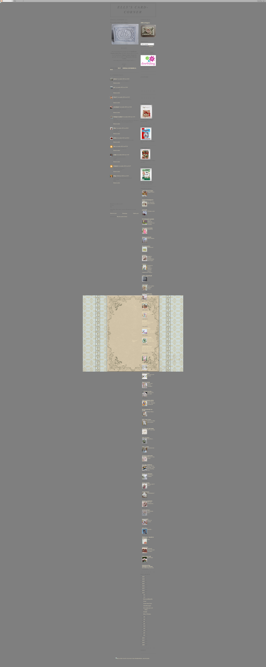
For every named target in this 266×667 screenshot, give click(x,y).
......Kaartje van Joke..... (147, 391)
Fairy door (149, 304)
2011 (143, 640)
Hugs (148, 539)
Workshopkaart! (150, 493)
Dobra (115, 138)
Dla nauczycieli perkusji (150, 375)
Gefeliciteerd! (150, 247)
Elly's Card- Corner (133, 9)
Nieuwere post (113, 213)
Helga (114, 176)
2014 (143, 590)
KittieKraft (144, 321)
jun (144, 623)
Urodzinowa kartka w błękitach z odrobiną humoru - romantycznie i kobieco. (147, 269)
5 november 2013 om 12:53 (123, 97)
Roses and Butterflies (148, 599)
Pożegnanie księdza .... (149, 366)
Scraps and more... (146, 510)
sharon (115, 79)
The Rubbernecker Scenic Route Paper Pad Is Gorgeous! (147, 323)
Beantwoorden (116, 83)
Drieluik (145, 611)
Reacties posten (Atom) (122, 216)
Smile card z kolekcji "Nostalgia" (150, 385)
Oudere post (136, 213)
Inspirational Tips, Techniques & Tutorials (147, 566)
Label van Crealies (149, 521)
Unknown (115, 166)
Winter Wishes (150, 411)
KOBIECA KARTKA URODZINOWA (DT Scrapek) (150, 258)
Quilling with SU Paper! (151, 484)
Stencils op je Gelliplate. (150, 475)
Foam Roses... (150, 438)
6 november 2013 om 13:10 (123, 154)
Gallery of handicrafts (147, 275)
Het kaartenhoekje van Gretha (147, 410)
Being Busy (144, 528)
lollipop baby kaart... (150, 511)
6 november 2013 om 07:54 (121, 146)
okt (144, 616)
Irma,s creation (145, 446)
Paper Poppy (150, 557)
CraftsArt (144, 264)
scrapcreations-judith (147, 337)
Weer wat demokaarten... (150, 502)
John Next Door (145, 437)
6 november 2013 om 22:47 (125, 166)
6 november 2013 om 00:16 (123, 138)
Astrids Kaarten (145, 492)
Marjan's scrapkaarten (147, 501)
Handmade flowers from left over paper (150, 550)
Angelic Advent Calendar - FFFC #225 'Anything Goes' (151, 468)
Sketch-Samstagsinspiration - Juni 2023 (151, 331)
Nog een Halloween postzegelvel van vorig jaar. (150, 222)
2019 (143, 579)
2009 (143, 644)
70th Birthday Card (150, 313)
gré (114, 87)
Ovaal (144, 601)
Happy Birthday (150, 238)
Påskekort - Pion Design (151, 457)
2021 (143, 576)
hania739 (144, 364)
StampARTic (145, 547)
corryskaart (116, 107)
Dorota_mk (144, 303)
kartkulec (144, 255)
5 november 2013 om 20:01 (122, 128)
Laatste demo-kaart (147, 603)
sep (144, 619)
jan (144, 635)
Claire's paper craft (146, 556)
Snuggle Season (150, 192)
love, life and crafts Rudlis (148, 428)
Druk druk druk (150, 448)
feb (144, 632)
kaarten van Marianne (147, 474)
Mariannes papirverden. (147, 455)
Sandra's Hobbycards (147, 294)
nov (144, 597)
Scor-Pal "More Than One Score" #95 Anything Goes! (151, 358)
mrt (144, 630)
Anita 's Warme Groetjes (147, 190)
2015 (143, 588)
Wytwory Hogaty (146, 373)
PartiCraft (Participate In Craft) (147, 200)
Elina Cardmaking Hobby (148, 400)
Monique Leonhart (117, 117)
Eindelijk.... (149, 529)
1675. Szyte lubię (151, 429)
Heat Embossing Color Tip (148, 567)
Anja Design (145, 284)
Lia (114, 146)
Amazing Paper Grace (147, 346)
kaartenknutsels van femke (148, 219)
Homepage (124, 213)
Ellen (114, 128)
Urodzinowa (150, 229)
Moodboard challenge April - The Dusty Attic (151, 340)
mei (144, 626)
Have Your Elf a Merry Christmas (151, 202)
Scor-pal (144, 355)
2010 (143, 642)
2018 (143, 581)
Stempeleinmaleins (146, 328)
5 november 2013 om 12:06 (121, 87)
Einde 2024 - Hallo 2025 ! (150, 295)
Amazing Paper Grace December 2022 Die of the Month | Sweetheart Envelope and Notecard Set (148, 349)
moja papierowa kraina (147, 228)
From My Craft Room (147, 465)
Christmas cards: (151, 211)
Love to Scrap (145, 519)
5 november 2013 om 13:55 (129, 116)
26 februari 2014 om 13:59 (122, 176)
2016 (143, 586)
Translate (151, 46)
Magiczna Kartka (146, 382)
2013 (143, 592)
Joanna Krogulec (146, 312)
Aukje (114, 154)
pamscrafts (144, 210)
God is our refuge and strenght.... (151, 421)
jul (144, 621)
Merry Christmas (147, 614)
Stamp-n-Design (145, 483)
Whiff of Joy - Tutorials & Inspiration (148, 537)
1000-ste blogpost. (145, 23)
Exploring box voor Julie (150, 393)
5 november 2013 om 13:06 (125, 107)
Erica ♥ (115, 97)
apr (144, 628)
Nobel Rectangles (147, 605)
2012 (143, 638)
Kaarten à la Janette (146, 237)
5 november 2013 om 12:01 (123, 79)
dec (144, 594)
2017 (143, 583)
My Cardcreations (146, 246)
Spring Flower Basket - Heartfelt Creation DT (151, 403)
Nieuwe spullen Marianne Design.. (150, 287)
